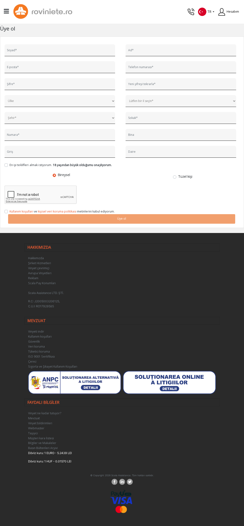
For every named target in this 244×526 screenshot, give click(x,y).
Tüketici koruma (39, 351)
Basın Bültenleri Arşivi (43, 448)
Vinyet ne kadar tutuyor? (44, 413)
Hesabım (233, 12)
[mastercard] (121, 509)
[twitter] (130, 482)
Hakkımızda (36, 258)
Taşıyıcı (33, 433)
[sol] (169, 382)
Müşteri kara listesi (41, 438)
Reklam (33, 278)
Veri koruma (36, 346)
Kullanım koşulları (21, 211)
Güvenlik (34, 341)
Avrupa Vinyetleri (39, 273)
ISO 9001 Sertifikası (41, 356)
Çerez (32, 361)
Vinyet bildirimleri (40, 423)
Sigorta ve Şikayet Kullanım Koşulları (52, 366)
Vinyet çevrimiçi (38, 268)
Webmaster (36, 428)
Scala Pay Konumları (42, 283)
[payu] (121, 493)
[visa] (121, 500)
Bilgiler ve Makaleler (42, 443)
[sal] (74, 382)
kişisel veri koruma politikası (57, 211)
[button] (206, 11)
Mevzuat (34, 418)
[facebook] (115, 482)
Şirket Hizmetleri (39, 263)
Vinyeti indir (36, 331)
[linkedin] (123, 482)
